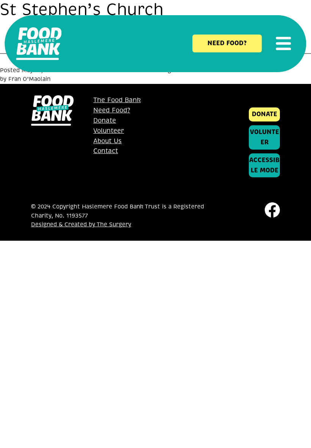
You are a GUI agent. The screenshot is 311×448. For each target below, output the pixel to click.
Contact (105, 151)
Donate (104, 121)
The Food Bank (117, 100)
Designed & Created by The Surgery (81, 224)
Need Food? (111, 110)
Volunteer (108, 131)
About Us (107, 141)
